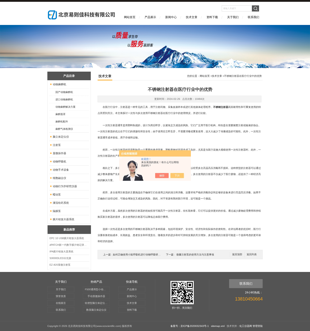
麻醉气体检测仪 (64, 128)
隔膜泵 (57, 211)
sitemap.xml (218, 326)
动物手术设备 (61, 169)
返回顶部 (237, 254)
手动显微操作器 (96, 296)
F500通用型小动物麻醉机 (97, 289)
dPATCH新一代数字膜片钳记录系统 (69, 244)
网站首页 (129, 17)
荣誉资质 (61, 296)
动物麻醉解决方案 (65, 106)
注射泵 (57, 144)
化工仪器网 (245, 326)
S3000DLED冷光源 (60, 258)
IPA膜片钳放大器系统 (61, 251)
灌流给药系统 (61, 202)
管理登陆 (258, 326)
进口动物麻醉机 (64, 99)
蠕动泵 (57, 194)
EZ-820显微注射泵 (60, 264)
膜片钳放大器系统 (63, 219)
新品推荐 (69, 229)
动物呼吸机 (59, 161)
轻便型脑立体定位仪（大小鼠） (97, 303)
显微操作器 (59, 153)
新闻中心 (171, 17)
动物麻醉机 (59, 84)
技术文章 (191, 17)
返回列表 (252, 254)
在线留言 (61, 303)
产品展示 (150, 17)
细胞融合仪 (59, 178)
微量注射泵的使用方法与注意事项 (195, 254)
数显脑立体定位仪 (96, 309)
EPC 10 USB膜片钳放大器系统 (67, 238)
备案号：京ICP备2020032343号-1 (189, 326)
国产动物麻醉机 (64, 92)
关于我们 (233, 17)
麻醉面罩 (60, 114)
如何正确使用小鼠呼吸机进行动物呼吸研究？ (138, 254)
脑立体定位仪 (61, 136)
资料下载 (212, 17)
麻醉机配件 (61, 121)
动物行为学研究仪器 (65, 186)
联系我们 (253, 17)
